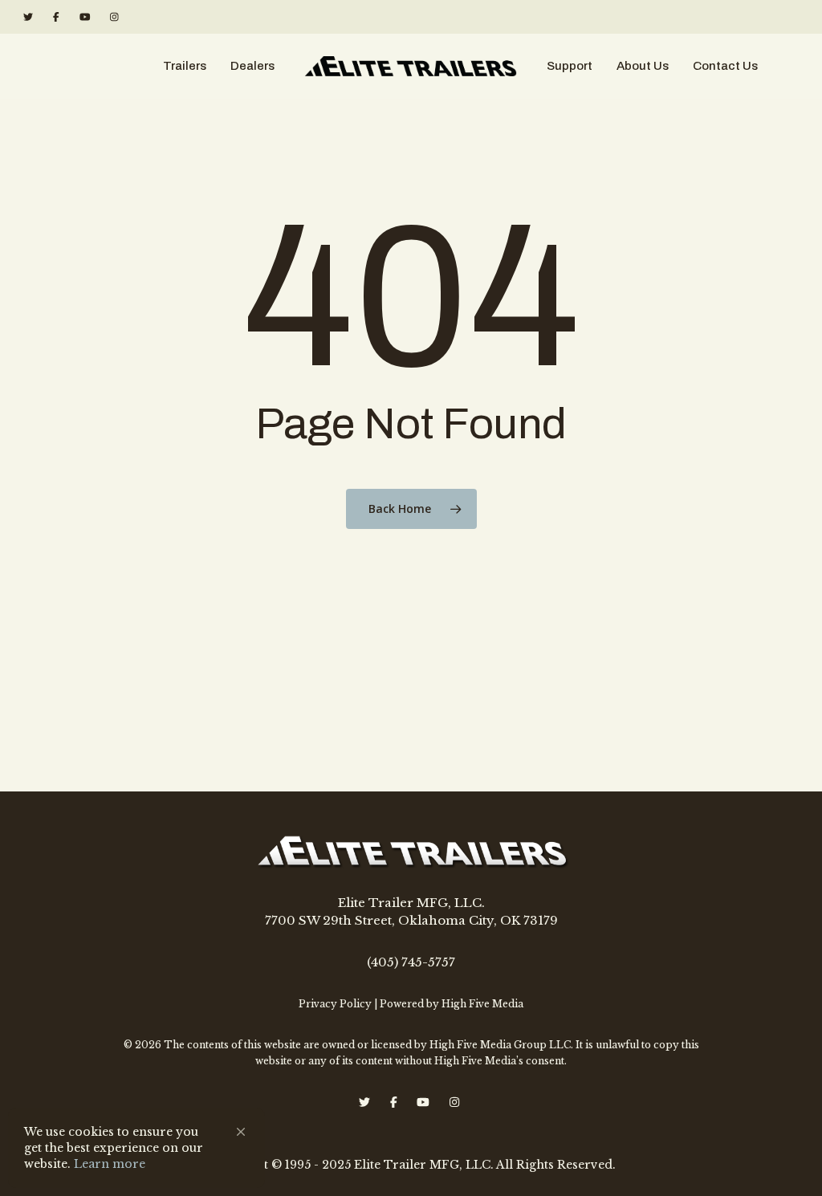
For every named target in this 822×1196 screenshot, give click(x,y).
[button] (240, 1131)
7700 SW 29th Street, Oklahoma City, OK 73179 (411, 920)
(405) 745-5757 (411, 962)
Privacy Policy (335, 1004)
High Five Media (482, 1004)
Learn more (109, 1164)
